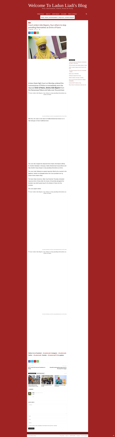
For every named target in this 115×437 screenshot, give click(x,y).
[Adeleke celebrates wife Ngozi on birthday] (61, 379)
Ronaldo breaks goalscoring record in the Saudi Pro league (58, 368)
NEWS (46, 17)
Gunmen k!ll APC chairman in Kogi (75, 82)
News (32, 21)
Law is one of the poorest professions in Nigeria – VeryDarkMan (77, 80)
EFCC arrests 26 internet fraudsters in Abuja (36, 368)
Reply (33, 396)
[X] (32, 33)
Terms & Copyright (72, 14)
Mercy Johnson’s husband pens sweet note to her (77, 84)
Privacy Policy (40, 14)
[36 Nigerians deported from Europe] (47, 379)
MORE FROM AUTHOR (40, 373)
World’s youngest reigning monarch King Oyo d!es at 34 (77, 68)
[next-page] (66, 373)
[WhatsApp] (37, 33)
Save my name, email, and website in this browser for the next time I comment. (43, 425)
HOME (42, 17)
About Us (48, 14)
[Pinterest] (35, 33)
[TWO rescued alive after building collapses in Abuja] (34, 379)
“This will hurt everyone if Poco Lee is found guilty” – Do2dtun (77, 71)
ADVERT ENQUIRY (55, 14)
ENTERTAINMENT (53, 17)
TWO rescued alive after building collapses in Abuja (33, 386)
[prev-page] (64, 373)
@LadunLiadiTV (52, 355)
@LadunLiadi (46, 353)
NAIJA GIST (61, 17)
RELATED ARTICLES (32, 373)
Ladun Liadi (31, 29)
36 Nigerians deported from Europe (46, 386)
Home (29, 21)
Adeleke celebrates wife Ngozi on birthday (60, 386)
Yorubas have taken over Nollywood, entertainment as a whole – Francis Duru (78, 63)
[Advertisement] (47, 62)
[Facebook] (29, 33)
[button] (86, 14)
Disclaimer (63, 14)
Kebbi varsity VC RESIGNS (74, 73)
